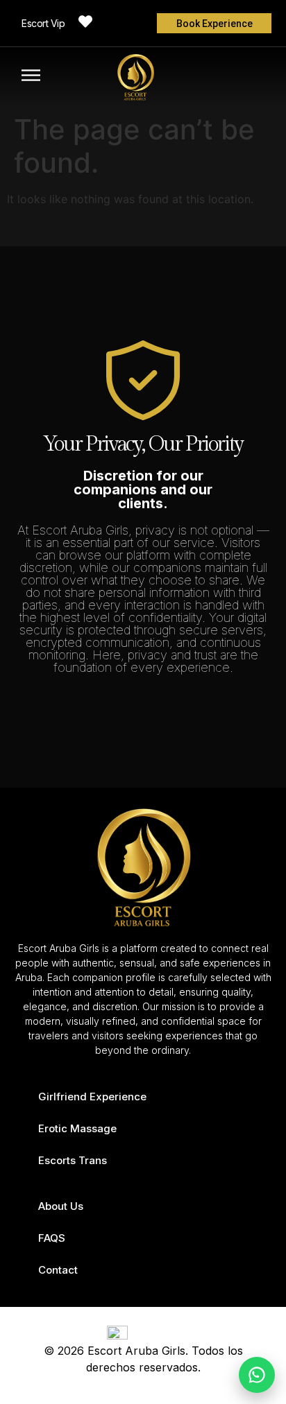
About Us (60, 1206)
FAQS (51, 1238)
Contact (58, 1269)
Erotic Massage (77, 1128)
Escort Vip (43, 23)
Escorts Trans (72, 1160)
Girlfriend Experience (92, 1096)
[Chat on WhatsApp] (257, 1375)
